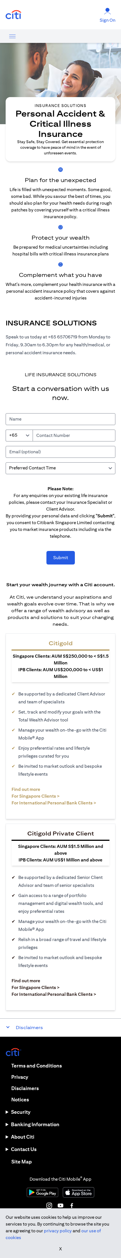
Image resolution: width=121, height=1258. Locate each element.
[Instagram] (49, 1205)
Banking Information (35, 1124)
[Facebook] (71, 1205)
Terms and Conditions (36, 1066)
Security (20, 1112)
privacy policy (58, 1230)
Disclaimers (25, 1088)
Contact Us (24, 1149)
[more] (12, 36)
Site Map (21, 1162)
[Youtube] (60, 1205)
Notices (20, 1099)
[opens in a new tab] (13, 15)
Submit (60, 557)
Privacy (19, 1077)
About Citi (22, 1137)
